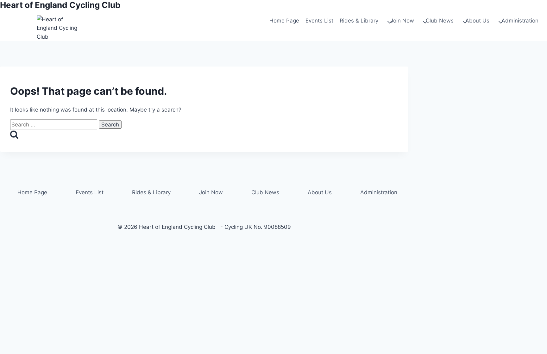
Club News (265, 192)
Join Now (211, 192)
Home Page (284, 20)
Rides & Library (151, 192)
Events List (319, 20)
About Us (320, 192)
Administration (378, 192)
